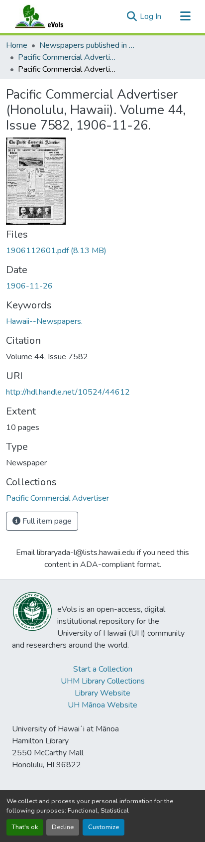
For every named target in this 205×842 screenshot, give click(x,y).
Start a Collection (102, 669)
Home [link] (16, 45)
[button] (49, 16)
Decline (63, 827)
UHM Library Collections (103, 681)
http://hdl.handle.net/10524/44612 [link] (68, 392)
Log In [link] (150, 16)
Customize (103, 827)
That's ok (25, 827)
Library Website (102, 693)
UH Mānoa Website (102, 705)
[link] (102, 251)
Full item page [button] (46, 521)
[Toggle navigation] (185, 16)
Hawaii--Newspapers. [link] (44, 321)
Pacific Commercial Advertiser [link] (67, 57)
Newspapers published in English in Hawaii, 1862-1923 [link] (89, 45)
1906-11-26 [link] (29, 286)
